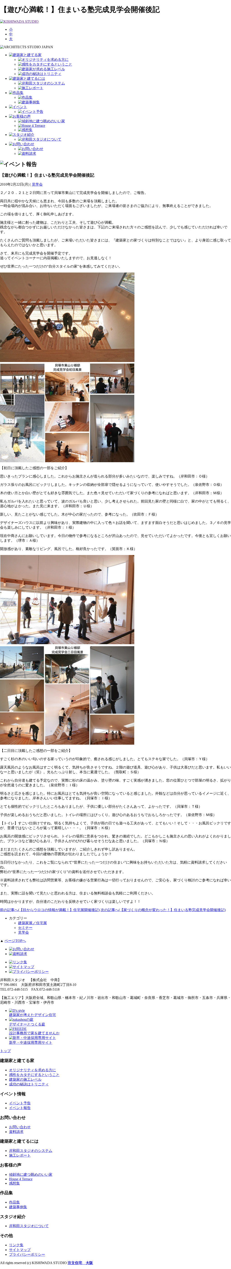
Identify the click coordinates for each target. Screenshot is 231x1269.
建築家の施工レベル (25, 1079)
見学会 (37, 184)
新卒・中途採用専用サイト (30, 1042)
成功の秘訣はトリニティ (29, 1084)
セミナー (25, 928)
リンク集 (16, 1245)
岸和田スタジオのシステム (30, 1151)
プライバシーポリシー (27, 1254)
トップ (5, 1051)
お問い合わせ (20, 1127)
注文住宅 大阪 (80, 1263)
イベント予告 (20, 1103)
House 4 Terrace (20, 1179)
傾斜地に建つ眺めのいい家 (30, 1174)
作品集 (14, 1202)
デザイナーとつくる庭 (27, 1024)
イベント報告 (20, 1108)
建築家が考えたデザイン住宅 (32, 1015)
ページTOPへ (15, 941)
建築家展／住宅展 (32, 923)
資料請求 (16, 1132)
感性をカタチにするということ (34, 1075)
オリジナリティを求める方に (32, 1070)
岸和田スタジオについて (29, 1226)
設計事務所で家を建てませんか (34, 1033)
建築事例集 (18, 1207)
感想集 (14, 1183)
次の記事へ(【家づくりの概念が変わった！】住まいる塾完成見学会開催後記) (163, 910)
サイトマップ (20, 1250)
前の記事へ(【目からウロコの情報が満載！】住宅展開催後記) (50, 910)
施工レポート (20, 1155)
